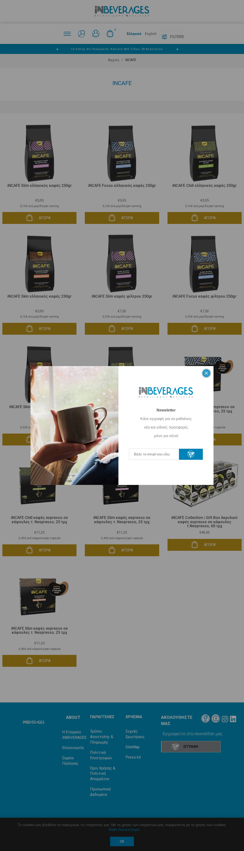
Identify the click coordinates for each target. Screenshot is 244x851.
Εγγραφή (191, 454)
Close (206, 373)
